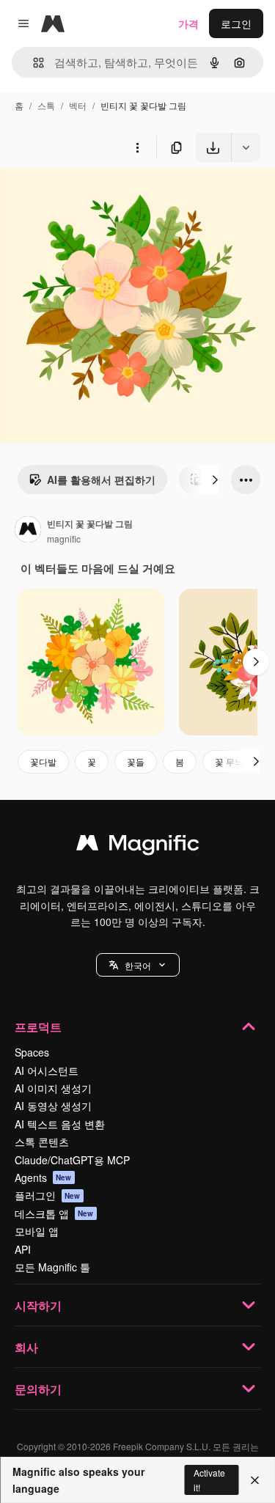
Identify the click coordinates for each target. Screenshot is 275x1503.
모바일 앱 (37, 1231)
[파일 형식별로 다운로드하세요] (245, 147)
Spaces (32, 1052)
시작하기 (38, 1305)
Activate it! (209, 1479)
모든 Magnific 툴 (52, 1267)
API (23, 1249)
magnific (64, 538)
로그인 (236, 23)
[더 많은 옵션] (137, 147)
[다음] (215, 479)
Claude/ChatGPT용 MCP (72, 1160)
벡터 (78, 105)
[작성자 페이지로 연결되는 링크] (28, 530)
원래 (84, 196)
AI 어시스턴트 (46, 1070)
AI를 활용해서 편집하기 (101, 479)
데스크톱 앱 (54, 1213)
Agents (43, 1177)
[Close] (255, 1480)
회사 (26, 1347)
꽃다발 (43, 761)
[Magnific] (137, 846)
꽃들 (135, 761)
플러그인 (48, 1195)
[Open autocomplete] (32, 62)
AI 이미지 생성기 (53, 1088)
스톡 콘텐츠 (42, 1141)
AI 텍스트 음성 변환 (60, 1124)
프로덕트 (38, 1026)
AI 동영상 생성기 (53, 1105)
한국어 (138, 965)
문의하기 (38, 1389)
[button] (138, 965)
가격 (188, 23)
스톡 (46, 105)
